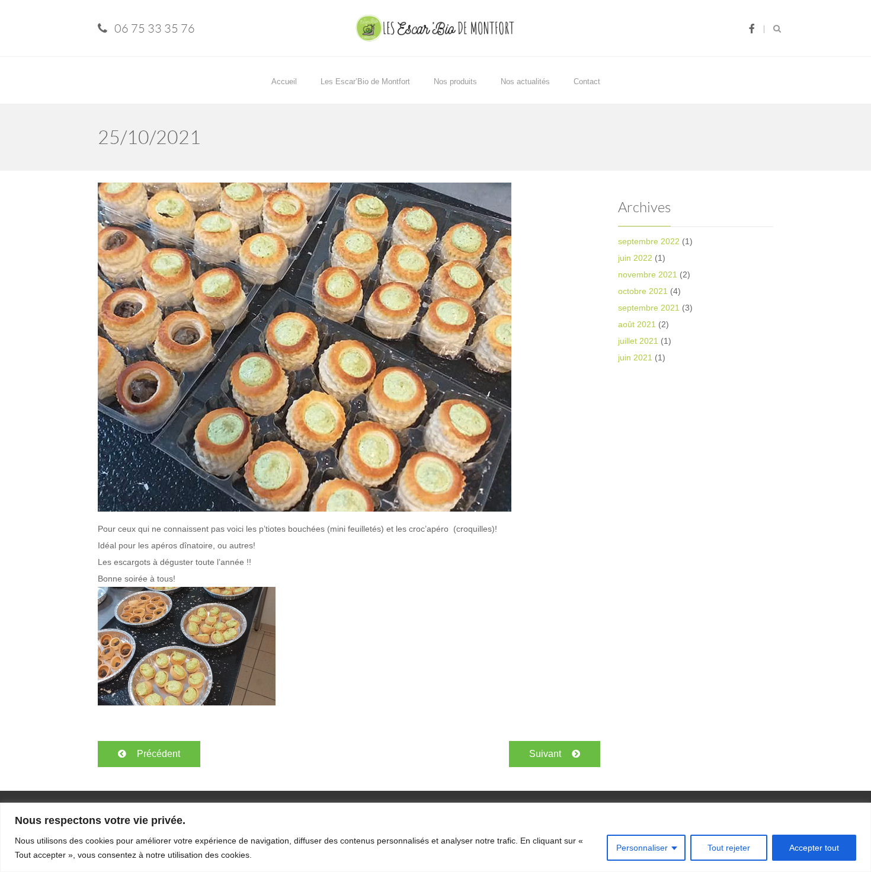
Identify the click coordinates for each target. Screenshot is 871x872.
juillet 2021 (638, 341)
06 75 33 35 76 (154, 28)
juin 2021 (635, 357)
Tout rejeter (728, 847)
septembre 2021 (649, 307)
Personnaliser (642, 847)
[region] (435, 837)
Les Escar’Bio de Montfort (365, 81)
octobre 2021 (643, 291)
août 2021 (637, 324)
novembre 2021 (647, 274)
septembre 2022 (649, 241)
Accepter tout (814, 847)
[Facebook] (751, 28)
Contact (587, 81)
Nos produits (455, 81)
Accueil (284, 81)
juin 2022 (635, 258)
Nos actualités (525, 81)
